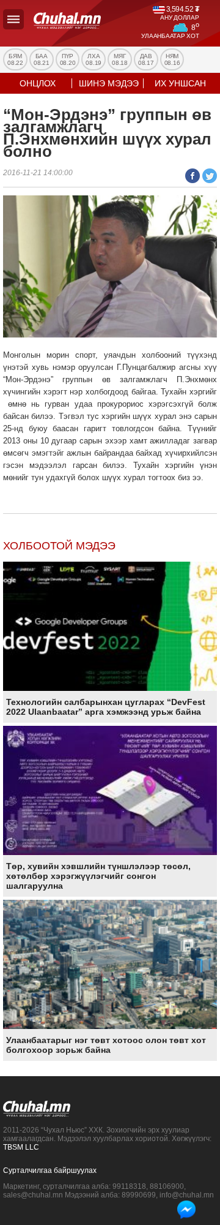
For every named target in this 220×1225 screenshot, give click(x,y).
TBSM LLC (21, 1147)
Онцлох (38, 83)
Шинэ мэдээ (109, 83)
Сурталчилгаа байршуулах (50, 1170)
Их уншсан (180, 83)
